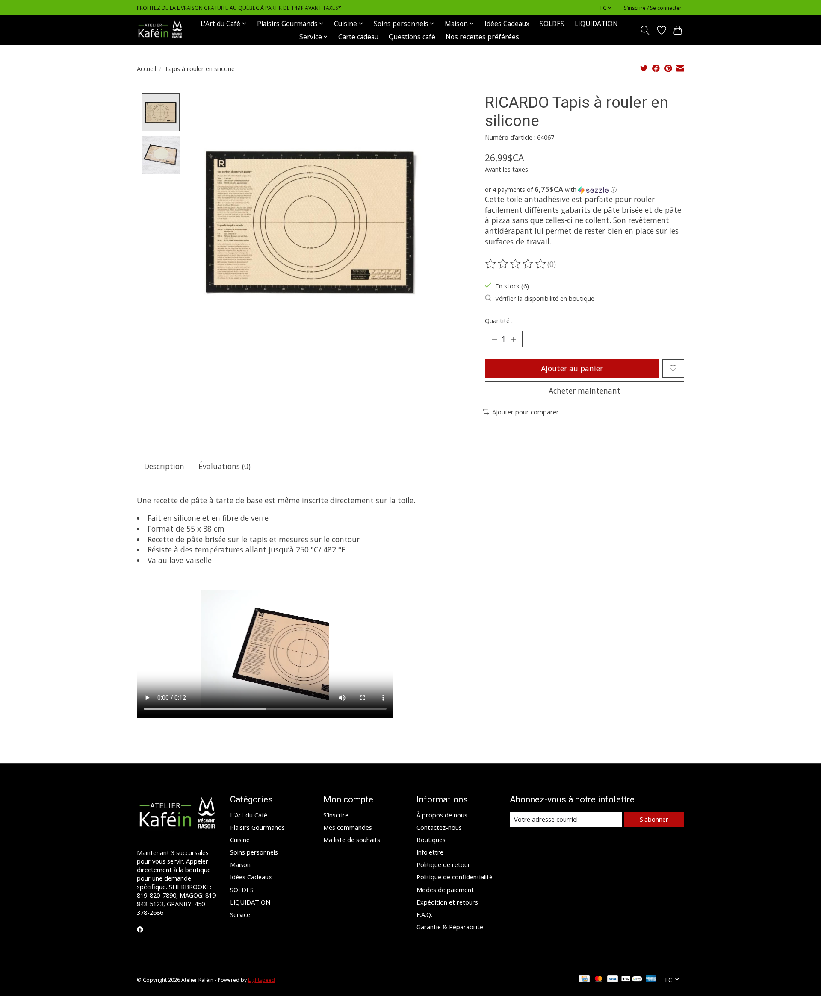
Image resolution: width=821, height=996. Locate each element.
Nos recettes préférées (482, 36)
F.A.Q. (424, 914)
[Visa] (612, 979)
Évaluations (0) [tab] (224, 466)
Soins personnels (254, 852)
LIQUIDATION (596, 23)
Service (240, 914)
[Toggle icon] (645, 30)
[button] (584, 189)
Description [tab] (164, 466)
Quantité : (499, 320)
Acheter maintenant (584, 390)
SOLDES (552, 23)
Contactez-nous (439, 827)
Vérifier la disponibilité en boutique (544, 298)
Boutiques (431, 839)
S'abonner (654, 819)
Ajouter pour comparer (525, 412)
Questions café (412, 36)
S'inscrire (335, 815)
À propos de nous (441, 815)
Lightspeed (261, 980)
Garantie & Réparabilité (449, 927)
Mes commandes (347, 827)
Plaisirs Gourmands (257, 827)
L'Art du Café (248, 815)
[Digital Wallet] (631, 979)
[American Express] (651, 979)
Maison (240, 864)
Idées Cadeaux (506, 23)
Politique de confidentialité (454, 877)
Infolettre (429, 852)
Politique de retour (443, 864)
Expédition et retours (447, 902)
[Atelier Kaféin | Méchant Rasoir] (160, 30)
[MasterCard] (598, 979)
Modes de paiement (445, 889)
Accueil (146, 68)
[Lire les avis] (516, 264)
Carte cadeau (358, 36)
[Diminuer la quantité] (494, 339)
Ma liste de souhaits (351, 839)
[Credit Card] (584, 979)
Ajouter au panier (572, 368)
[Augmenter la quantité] (513, 339)
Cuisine (240, 839)
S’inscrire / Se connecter (653, 8)
